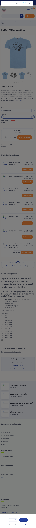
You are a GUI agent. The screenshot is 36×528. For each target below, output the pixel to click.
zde (25, 525)
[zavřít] (29, 3)
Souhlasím (23, 520)
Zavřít (17, 3)
